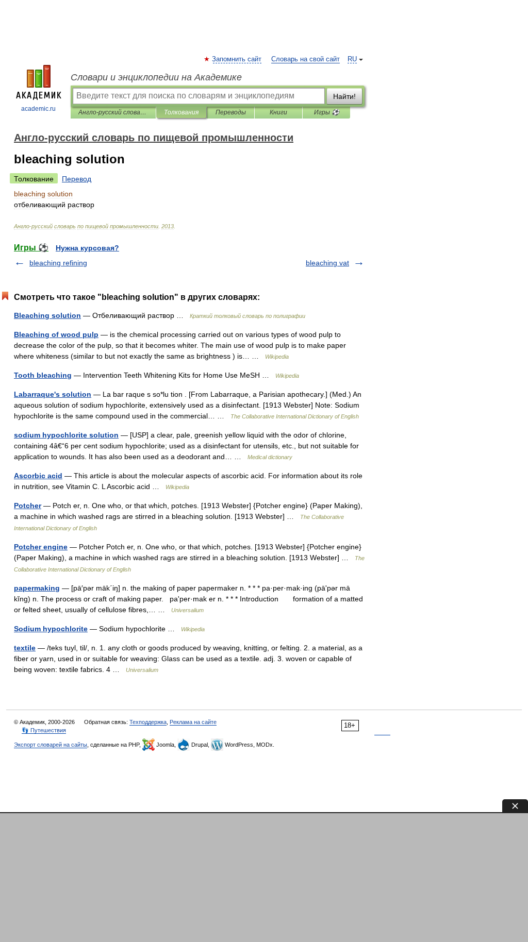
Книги (278, 112)
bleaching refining (58, 263)
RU (352, 59)
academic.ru (38, 108)
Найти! (344, 96)
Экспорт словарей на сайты (50, 745)
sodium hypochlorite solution (66, 435)
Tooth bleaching (43, 375)
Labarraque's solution (52, 394)
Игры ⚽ (326, 112)
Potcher (27, 505)
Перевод (76, 179)
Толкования (181, 112)
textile (25, 648)
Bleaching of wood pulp (56, 334)
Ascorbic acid (38, 476)
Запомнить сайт (237, 59)
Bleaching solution (47, 315)
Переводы (231, 112)
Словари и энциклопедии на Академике (156, 77)
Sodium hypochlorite (51, 629)
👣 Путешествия (44, 730)
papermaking (37, 588)
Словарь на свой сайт (305, 59)
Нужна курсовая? (87, 248)
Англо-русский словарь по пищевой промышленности (113, 112)
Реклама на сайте (193, 722)
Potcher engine (41, 547)
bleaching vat (327, 263)
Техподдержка (148, 722)
